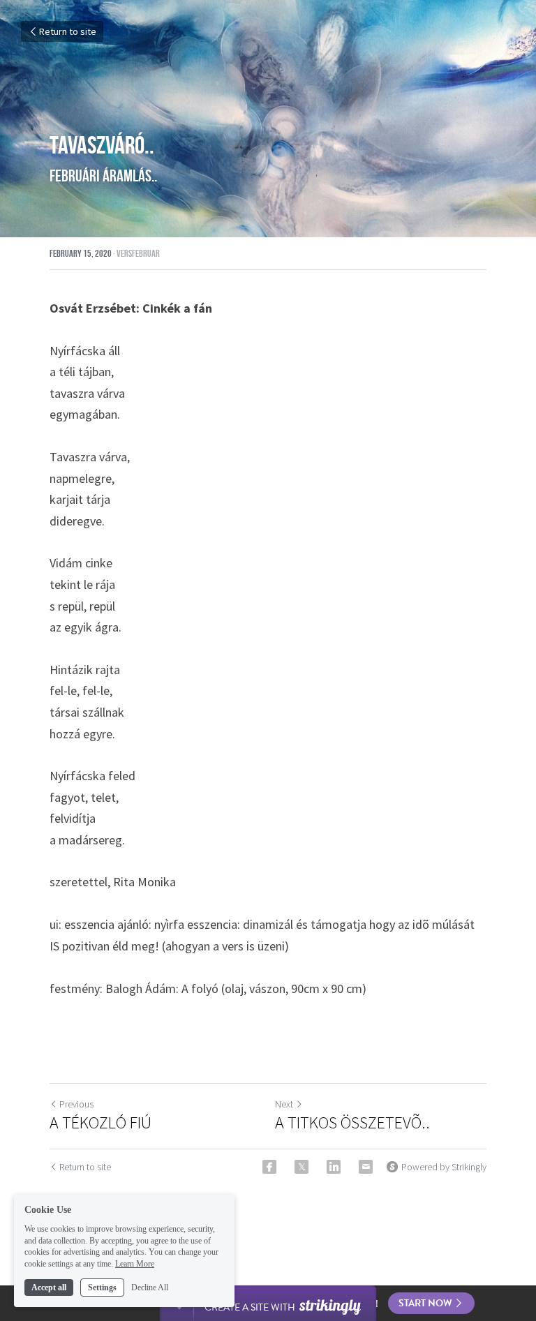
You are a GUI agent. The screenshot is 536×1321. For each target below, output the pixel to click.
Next (284, 1104)
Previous (76, 1104)
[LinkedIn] (334, 1167)
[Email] (366, 1167)
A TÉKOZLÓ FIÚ (100, 1122)
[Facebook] (269, 1167)
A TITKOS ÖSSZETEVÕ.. (352, 1122)
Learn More (134, 1264)
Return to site (67, 31)
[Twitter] (301, 1167)
